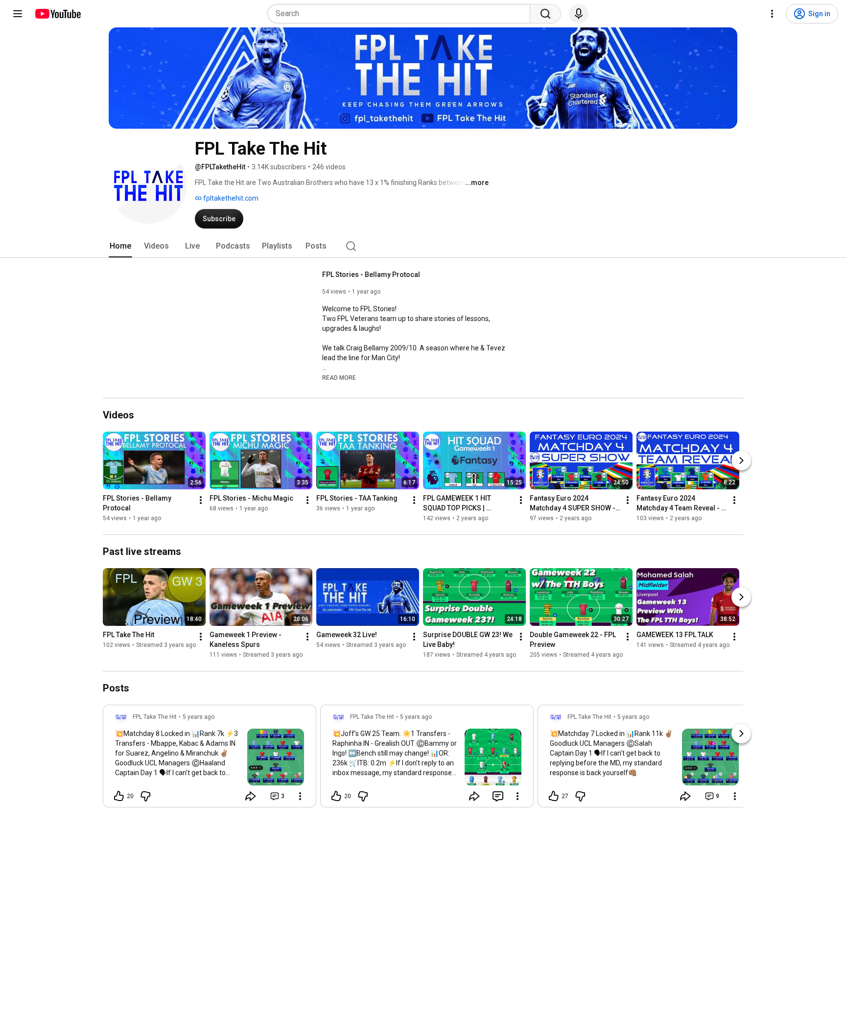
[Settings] (772, 14)
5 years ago (198, 716)
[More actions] (201, 500)
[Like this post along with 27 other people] (554, 796)
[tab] (120, 246)
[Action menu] (300, 796)
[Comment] (498, 796)
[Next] (741, 460)
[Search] (545, 13)
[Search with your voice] (578, 13)
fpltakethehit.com (230, 198)
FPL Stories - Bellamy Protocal (371, 274)
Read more (339, 377)
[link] (209, 759)
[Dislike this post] (145, 796)
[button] (339, 377)
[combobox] (402, 14)
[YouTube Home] (57, 13)
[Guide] (18, 14)
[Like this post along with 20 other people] (119, 796)
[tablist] (423, 246)
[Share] (250, 796)
